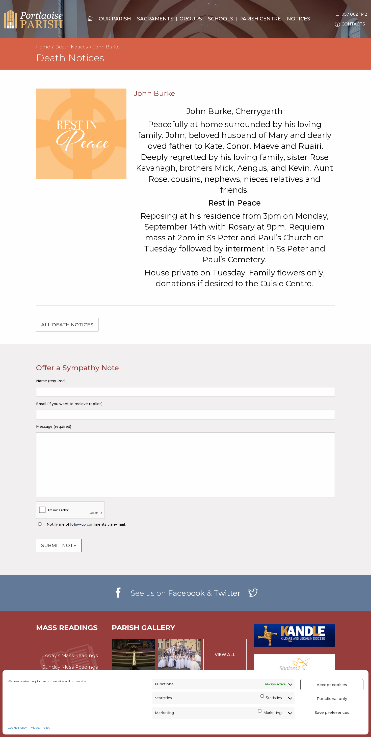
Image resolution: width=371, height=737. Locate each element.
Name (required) (51, 381)
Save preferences (332, 712)
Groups (190, 19)
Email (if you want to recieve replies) (69, 404)
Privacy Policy (40, 727)
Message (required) (53, 426)
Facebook (186, 593)
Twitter (227, 593)
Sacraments (155, 19)
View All (225, 654)
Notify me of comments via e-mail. (86, 524)
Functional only (332, 698)
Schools (220, 19)
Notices (298, 19)
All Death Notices (67, 325)
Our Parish (115, 19)
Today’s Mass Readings (70, 655)
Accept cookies (332, 684)
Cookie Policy (17, 727)
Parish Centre (260, 19)
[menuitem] (90, 23)
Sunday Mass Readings (70, 667)
